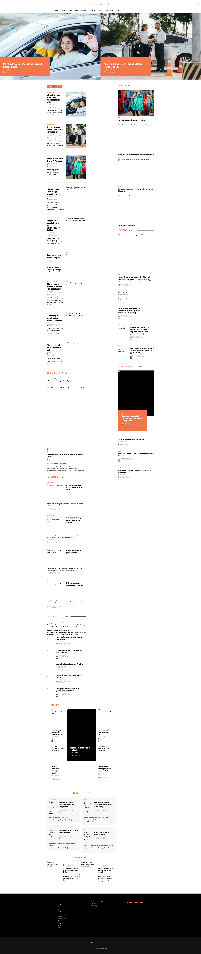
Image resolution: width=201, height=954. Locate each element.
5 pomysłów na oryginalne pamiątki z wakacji (58, 466)
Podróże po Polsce (52, 281)
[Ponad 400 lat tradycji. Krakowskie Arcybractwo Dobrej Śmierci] (66, 417)
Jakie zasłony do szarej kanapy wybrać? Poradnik (53, 191)
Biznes (56, 10)
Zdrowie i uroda (109, 10)
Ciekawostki (64, 10)
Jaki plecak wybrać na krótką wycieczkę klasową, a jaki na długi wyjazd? (65, 471)
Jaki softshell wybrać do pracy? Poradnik (55, 159)
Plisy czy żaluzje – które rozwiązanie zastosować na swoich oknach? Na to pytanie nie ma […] (142, 350)
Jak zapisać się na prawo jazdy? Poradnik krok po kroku (22, 65)
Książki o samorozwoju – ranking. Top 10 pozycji (56, 769)
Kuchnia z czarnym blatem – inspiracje (54, 256)
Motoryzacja (84, 10)
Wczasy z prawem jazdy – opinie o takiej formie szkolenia (123, 65)
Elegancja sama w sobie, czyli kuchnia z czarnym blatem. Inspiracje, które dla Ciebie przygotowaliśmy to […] (139, 330)
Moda (76, 10)
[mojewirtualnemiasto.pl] (100, 4)
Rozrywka (93, 10)
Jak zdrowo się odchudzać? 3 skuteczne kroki (57, 732)
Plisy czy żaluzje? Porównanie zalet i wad (54, 347)
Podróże (118, 10)
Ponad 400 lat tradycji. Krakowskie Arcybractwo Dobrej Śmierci (65, 455)
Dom (71, 10)
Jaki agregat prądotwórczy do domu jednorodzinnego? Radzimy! (67, 689)
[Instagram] (197, 4)
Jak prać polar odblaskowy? (127, 225)
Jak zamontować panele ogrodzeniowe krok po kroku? (104, 768)
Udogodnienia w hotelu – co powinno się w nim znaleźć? (54, 286)
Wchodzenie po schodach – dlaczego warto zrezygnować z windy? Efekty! (103, 804)
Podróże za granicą (62, 921)
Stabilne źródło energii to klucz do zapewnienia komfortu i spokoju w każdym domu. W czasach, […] (129, 310)
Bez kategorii (61, 902)
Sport (100, 10)
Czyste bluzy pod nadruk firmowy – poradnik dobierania (54, 318)
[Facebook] (194, 4)
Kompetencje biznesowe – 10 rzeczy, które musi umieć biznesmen (135, 190)
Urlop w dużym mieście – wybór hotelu (56, 463)
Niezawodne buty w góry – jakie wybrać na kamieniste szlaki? (62, 468)
